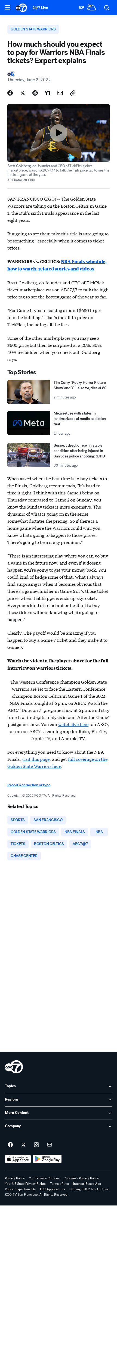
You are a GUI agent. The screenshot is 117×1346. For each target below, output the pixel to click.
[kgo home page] (14, 1066)
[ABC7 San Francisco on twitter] (23, 1144)
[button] (7, 7)
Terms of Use (59, 1183)
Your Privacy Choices (44, 1178)
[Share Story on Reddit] (35, 93)
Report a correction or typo (28, 785)
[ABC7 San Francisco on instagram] (36, 1144)
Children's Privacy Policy (81, 1178)
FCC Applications (52, 1189)
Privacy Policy (15, 1178)
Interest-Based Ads (87, 1183)
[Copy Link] (72, 93)
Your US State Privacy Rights (25, 1183)
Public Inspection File (20, 1189)
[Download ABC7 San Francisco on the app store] (18, 1159)
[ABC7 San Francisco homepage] (21, 7)
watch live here (73, 724)
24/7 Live (40, 7)
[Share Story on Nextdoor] (47, 93)
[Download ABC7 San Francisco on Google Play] (47, 1159)
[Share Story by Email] (60, 93)
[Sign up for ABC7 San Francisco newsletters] (49, 1144)
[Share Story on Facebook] (10, 93)
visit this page (36, 759)
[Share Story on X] (22, 93)
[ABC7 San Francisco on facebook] (10, 1144)
